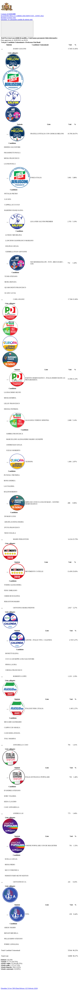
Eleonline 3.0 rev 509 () (19, 988)
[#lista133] (7, 709)
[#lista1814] (7, 462)
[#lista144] (7, 572)
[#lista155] (7, 134)
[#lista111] (7, 846)
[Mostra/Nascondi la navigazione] (17, 28)
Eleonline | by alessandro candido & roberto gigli (17, 19)
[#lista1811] (7, 503)
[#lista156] (7, 263)
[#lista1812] (7, 379)
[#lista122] (7, 640)
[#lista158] (7, 178)
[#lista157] (7, 222)
